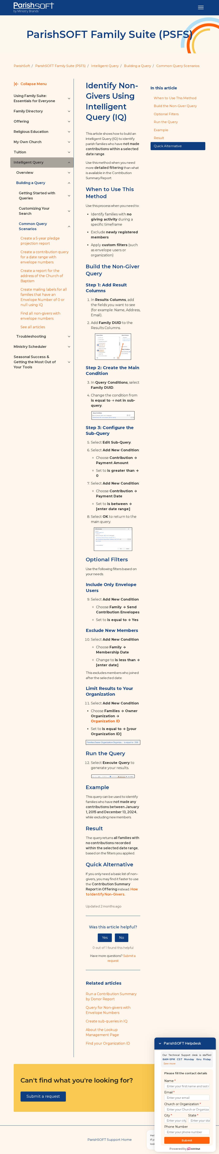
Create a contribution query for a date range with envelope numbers (45, 257)
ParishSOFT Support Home (109, 1140)
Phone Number (176, 1127)
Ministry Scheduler (30, 347)
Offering (21, 121)
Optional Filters (166, 114)
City (168, 1115)
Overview (24, 173)
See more (170, 1063)
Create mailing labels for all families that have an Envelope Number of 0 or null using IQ (44, 297)
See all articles (33, 327)
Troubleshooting (31, 336)
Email (169, 1092)
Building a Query (137, 66)
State (193, 1115)
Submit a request (43, 1096)
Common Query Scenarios (33, 226)
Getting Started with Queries (37, 195)
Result (159, 138)
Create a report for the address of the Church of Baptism (42, 276)
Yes (105, 938)
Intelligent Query (105, 66)
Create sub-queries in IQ (106, 1021)
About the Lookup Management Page (102, 1032)
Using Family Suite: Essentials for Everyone (34, 98)
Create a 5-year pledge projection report (40, 240)
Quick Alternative (168, 146)
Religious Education (31, 132)
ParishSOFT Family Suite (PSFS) (60, 66)
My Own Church (27, 142)
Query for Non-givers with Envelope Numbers (108, 1010)
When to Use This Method (175, 98)
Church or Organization (182, 1104)
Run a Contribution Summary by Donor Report (111, 996)
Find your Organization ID (108, 1043)
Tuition (20, 152)
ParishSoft (22, 66)
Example (161, 130)
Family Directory (28, 111)
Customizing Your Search (34, 211)
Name (170, 1081)
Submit (187, 1140)
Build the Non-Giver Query (175, 106)
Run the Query (166, 122)
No (121, 938)
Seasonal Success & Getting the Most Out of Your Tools (35, 362)
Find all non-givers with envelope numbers (40, 316)
